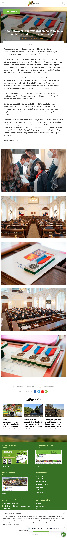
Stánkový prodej (40, 490)
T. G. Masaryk (39, 506)
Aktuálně (12, 11)
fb (35, 391)
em (46, 391)
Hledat (63, 3)
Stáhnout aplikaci (7, 466)
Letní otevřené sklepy (11, 503)
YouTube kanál (39, 466)
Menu (3, 3)
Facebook (4, 493)
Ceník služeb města (41, 484)
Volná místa (39, 487)
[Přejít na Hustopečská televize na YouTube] (48, 457)
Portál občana (40, 476)
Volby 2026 (39, 493)
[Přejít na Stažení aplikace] (15, 457)
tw (39, 391)
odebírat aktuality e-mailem (25, 387)
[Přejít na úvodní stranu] (33, 3)
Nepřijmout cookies (24, 530)
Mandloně (38, 509)
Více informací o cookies (21, 518)
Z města (35, 45)
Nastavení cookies (33, 534)
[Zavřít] (64, 512)
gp (42, 391)
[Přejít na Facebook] (15, 484)
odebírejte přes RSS (48, 387)
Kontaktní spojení (41, 481)
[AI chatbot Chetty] (63, 534)
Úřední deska (39, 479)
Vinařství (38, 503)
